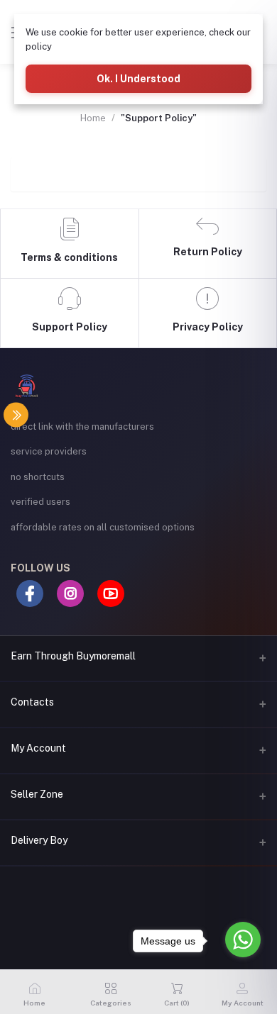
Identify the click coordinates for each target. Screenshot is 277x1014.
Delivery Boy (39, 840)
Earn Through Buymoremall (73, 656)
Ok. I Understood (138, 78)
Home (93, 118)
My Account (38, 748)
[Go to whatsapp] (243, 939)
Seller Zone (37, 794)
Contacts (32, 702)
